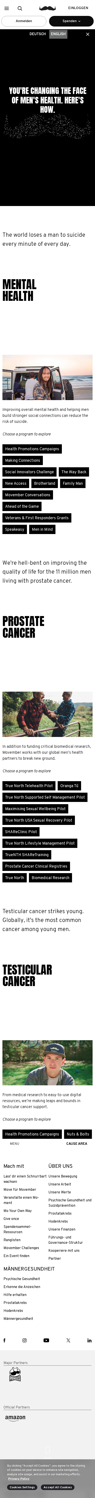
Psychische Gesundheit (22, 1279)
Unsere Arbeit (59, 1184)
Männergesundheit (18, 1319)
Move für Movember (20, 1190)
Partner (54, 1259)
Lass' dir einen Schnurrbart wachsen (25, 1179)
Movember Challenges (21, 1248)
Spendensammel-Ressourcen (17, 1230)
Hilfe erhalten (15, 1295)
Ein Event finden (16, 1256)
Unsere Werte (59, 1192)
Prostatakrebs (60, 1214)
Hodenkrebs (58, 1221)
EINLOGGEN (78, 8)
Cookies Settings (22, 1487)
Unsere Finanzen (61, 1229)
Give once (11, 1219)
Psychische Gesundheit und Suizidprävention (69, 1203)
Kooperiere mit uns (64, 1251)
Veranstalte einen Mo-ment (21, 1200)
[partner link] (25, 1385)
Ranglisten (12, 1240)
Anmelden (24, 21)
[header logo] (47, 8)
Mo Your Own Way (18, 1211)
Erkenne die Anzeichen (22, 1287)
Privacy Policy (18, 1479)
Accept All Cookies (58, 1487)
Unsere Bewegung (62, 1176)
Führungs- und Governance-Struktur (65, 1240)
